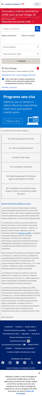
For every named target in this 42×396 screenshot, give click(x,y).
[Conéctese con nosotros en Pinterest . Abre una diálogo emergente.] (24, 362)
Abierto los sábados (28, 36)
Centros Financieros (9, 47)
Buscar (37, 29)
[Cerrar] (39, 373)
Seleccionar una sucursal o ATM (16, 22)
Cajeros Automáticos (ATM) (12, 54)
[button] (2, 4)
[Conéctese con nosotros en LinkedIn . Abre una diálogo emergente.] (17, 362)
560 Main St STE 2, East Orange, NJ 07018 (19, 75)
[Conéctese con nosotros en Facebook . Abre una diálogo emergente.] (2, 362)
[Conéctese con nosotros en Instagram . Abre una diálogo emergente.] (10, 362)
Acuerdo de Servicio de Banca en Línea (16, 204)
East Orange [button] (11, 68)
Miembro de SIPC (24, 233)
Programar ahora (13, 121)
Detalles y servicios (9, 87)
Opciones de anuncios (18, 341)
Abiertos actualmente (9, 36)
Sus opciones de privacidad (11, 345)
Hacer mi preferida (3, 68)
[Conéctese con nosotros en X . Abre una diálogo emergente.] (32, 362)
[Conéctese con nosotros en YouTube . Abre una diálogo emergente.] (39, 362)
